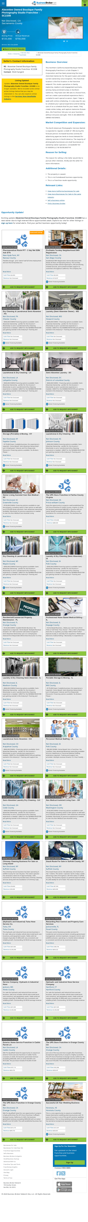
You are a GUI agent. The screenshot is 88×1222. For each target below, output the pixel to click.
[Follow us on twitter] (63, 1173)
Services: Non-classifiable (10, 45)
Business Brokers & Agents (13, 1156)
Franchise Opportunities (12, 1151)
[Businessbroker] (44, 3)
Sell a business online (56, 200)
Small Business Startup (11, 1159)
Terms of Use (8, 1178)
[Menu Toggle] (3, 3)
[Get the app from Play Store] (64, 1190)
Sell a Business (8, 1153)
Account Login (8, 1170)
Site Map (7, 1172)
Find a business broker (56, 203)
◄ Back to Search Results (13, 49)
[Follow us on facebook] (59, 1173)
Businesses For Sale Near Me (13, 1148)
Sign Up (69, 1162)
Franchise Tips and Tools (12, 1164)
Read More (7, 272)
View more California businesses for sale (63, 191)
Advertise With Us (10, 1161)
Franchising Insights (10, 1167)
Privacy (6, 1175)
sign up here (7, 223)
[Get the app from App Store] (64, 1184)
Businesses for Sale (10, 1145)
